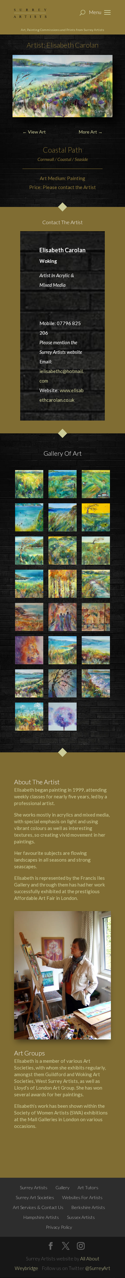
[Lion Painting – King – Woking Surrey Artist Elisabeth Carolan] (29, 650)
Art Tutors (88, 1187)
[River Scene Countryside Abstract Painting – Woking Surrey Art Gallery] (96, 583)
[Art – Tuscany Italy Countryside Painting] (96, 484)
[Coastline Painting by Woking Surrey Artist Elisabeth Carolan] (62, 484)
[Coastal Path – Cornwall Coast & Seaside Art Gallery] (29, 683)
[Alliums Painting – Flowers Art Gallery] (62, 716)
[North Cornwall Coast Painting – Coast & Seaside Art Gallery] (96, 650)
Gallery (62, 1187)
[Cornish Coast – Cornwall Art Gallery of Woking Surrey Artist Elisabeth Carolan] (29, 617)
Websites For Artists (82, 1197)
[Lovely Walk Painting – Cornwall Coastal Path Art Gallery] (29, 484)
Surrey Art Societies (35, 1197)
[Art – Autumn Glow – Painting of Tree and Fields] (96, 517)
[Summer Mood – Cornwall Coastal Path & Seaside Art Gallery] (29, 716)
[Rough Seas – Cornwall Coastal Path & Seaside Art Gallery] (96, 683)
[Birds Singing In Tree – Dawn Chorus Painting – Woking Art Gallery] (62, 683)
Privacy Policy (59, 1227)
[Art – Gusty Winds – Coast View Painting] (62, 517)
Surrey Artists (33, 1187)
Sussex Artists (81, 1217)
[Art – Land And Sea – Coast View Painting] (29, 517)
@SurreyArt (97, 1268)
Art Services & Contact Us (38, 1207)
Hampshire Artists (41, 1217)
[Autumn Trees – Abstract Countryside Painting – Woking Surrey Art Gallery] (62, 583)
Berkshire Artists (88, 1207)
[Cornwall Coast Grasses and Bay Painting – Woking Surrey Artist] (62, 650)
